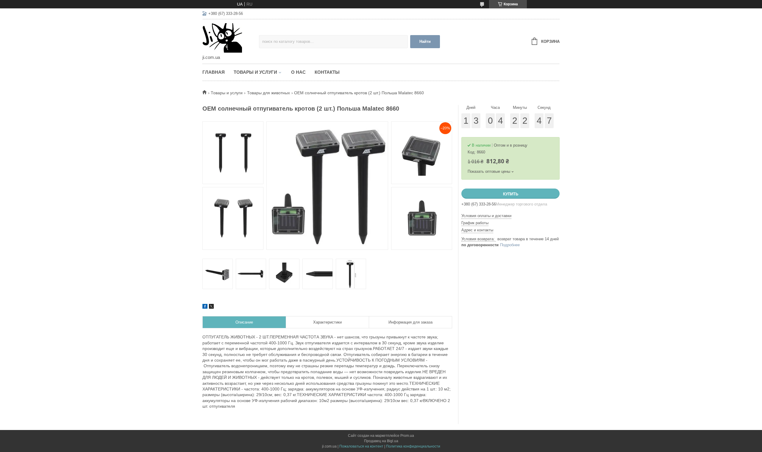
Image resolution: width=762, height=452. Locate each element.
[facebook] (204, 307)
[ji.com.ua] (230, 37)
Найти (425, 41)
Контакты (327, 72)
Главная (213, 72)
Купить (510, 194)
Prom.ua (407, 436)
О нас (298, 72)
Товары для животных (268, 92)
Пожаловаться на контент (361, 446)
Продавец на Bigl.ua (381, 441)
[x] (211, 307)
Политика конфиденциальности (413, 446)
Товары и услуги (255, 72)
